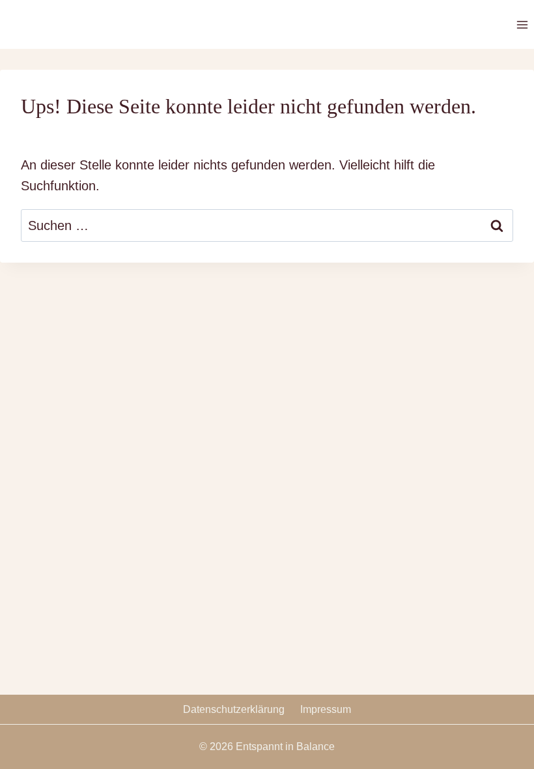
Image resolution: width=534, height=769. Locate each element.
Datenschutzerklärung (234, 709)
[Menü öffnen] (522, 24)
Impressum (325, 709)
